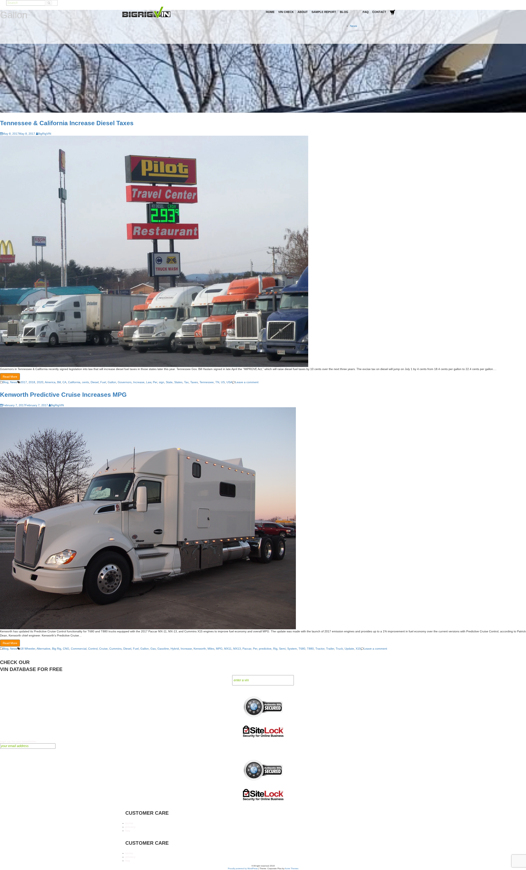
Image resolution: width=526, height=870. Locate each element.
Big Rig (56, 648)
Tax (186, 382)
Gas (153, 648)
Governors (125, 382)
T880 (310, 648)
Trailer (330, 648)
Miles (211, 648)
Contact (379, 12)
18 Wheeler (27, 648)
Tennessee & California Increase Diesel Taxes (67, 123)
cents (85, 382)
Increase (138, 382)
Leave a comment (246, 382)
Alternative (43, 648)
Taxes (194, 382)
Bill (59, 382)
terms (129, 823)
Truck (339, 648)
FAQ (366, 12)
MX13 (237, 648)
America (50, 382)
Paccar (246, 648)
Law (148, 382)
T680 (302, 648)
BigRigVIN (44, 133)
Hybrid (175, 648)
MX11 (228, 648)
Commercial (79, 648)
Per (155, 382)
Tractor (319, 648)
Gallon (112, 382)
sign (161, 382)
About (303, 12)
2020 (40, 382)
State (169, 382)
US (223, 382)
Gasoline (163, 648)
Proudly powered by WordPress (243, 868)
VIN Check (286, 12)
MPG (219, 648)
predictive (265, 648)
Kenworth (200, 648)
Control (93, 648)
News (353, 26)
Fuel (103, 382)
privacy (130, 826)
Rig (275, 648)
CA (64, 382)
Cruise (103, 648)
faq (127, 830)
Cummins (115, 648)
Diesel (95, 382)
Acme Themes (291, 868)
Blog (344, 12)
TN (217, 382)
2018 (32, 382)
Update (349, 648)
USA (229, 382)
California (74, 382)
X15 (358, 648)
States (178, 382)
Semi (282, 648)
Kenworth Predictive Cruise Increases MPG (63, 394)
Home (270, 12)
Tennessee (207, 382)
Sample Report (323, 12)
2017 (23, 382)
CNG (66, 648)
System (292, 648)
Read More (10, 376)
